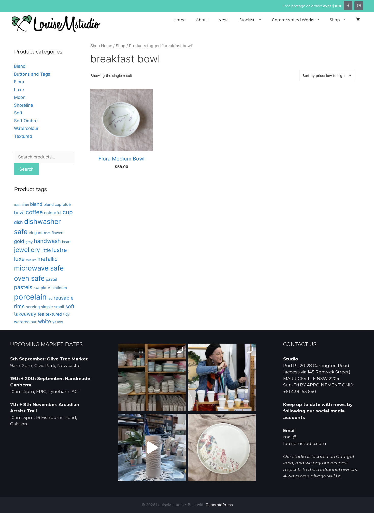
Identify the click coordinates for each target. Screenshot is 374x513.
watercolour (25, 321)
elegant (36, 232)
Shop (335, 19)
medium (31, 260)
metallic (47, 258)
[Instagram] (358, 5)
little (46, 250)
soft (70, 306)
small (59, 306)
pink (36, 288)
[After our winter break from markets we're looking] (222, 377)
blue (67, 204)
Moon (19, 97)
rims (19, 306)
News (223, 19)
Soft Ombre (26, 120)
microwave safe (39, 268)
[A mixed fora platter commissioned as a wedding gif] (222, 447)
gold (19, 241)
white (44, 321)
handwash (47, 241)
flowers (58, 233)
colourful (52, 212)
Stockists (247, 19)
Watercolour (26, 128)
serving (33, 306)
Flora (19, 81)
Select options (121, 179)
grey (29, 242)
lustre (59, 250)
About (202, 19)
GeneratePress (219, 504)
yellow (57, 322)
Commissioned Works (293, 19)
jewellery (27, 249)
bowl (19, 212)
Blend (20, 66)
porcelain (30, 296)
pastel (51, 279)
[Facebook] (348, 5)
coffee (34, 212)
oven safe (29, 278)
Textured (23, 136)
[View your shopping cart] (358, 20)
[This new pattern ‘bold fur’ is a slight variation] (152, 447)
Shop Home (101, 45)
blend (36, 204)
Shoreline (23, 105)
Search (26, 169)
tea (41, 314)
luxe (19, 258)
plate (45, 287)
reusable (64, 298)
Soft (18, 112)
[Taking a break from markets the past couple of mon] (152, 377)
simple (47, 306)
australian (21, 205)
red (50, 298)
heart (66, 241)
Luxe (19, 89)
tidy (66, 314)
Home (179, 19)
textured (54, 314)
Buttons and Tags (32, 74)
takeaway (25, 314)
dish (18, 222)
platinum (59, 288)
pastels (23, 287)
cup (68, 212)
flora (47, 233)
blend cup (52, 204)
